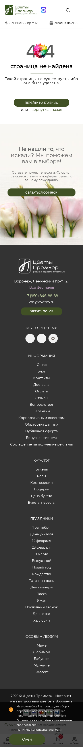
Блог (41, 371)
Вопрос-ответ (41, 404)
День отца (41, 614)
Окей (27, 739)
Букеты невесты (41, 502)
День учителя (41, 534)
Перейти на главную (41, 102)
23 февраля (41, 547)
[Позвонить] (76, 10)
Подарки (41, 489)
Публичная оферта (41, 431)
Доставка (41, 384)
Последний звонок (41, 607)
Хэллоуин (41, 620)
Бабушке (41, 659)
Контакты (41, 378)
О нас (41, 365)
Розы (41, 476)
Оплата (41, 391)
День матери (42, 587)
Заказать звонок (41, 311)
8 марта (41, 554)
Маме (41, 645)
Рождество (41, 574)
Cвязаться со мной (41, 192)
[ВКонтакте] (59, 10)
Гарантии (41, 411)
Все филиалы (41, 287)
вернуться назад (46, 110)
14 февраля (41, 541)
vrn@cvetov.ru (41, 302)
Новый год (41, 567)
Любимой (41, 652)
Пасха (42, 594)
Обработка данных (41, 424)
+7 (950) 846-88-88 (41, 296)
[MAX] (43, 10)
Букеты (41, 469)
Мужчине (42, 665)
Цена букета (41, 496)
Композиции (41, 482)
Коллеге (42, 672)
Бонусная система (41, 438)
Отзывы (41, 398)
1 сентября (41, 527)
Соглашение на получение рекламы (41, 444)
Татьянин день (41, 580)
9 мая (41, 600)
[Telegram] (51, 10)
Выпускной (41, 561)
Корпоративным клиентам (41, 418)
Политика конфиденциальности (39, 729)
